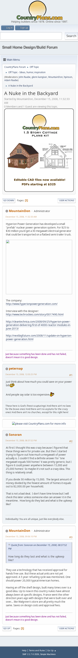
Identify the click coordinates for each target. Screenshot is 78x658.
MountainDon (55, 77)
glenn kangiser (39, 77)
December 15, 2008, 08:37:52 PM (21, 440)
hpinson (68, 77)
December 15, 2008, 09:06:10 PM (21, 536)
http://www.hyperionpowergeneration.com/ (32, 304)
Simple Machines (48, 654)
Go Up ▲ (51, 650)
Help (24, 650)
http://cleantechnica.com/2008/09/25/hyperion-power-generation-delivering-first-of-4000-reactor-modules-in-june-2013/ (38, 325)
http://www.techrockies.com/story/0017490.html (34, 314)
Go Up (6, 628)
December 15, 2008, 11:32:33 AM (21, 216)
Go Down (8, 200)
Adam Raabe (11, 80)
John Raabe (24, 77)
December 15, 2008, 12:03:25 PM (21, 374)
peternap (16, 368)
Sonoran (15, 435)
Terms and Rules (37, 650)
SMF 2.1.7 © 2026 (30, 654)
